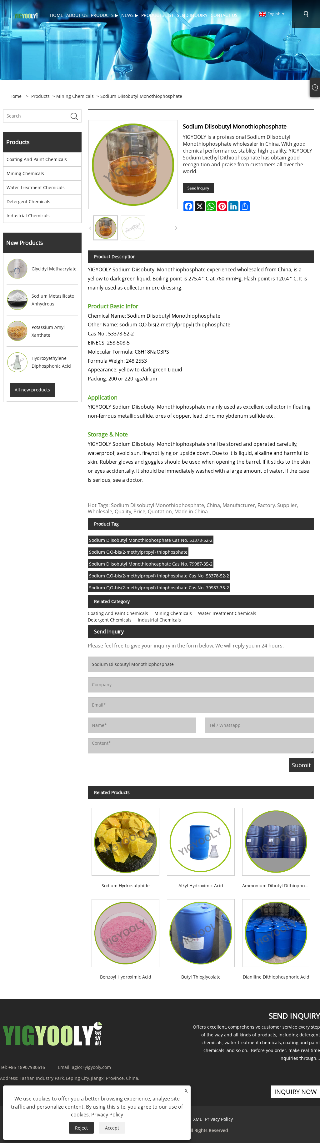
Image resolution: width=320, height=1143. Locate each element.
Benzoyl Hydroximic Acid (125, 977)
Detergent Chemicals (28, 201)
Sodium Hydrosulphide (126, 886)
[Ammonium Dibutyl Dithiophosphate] (276, 840)
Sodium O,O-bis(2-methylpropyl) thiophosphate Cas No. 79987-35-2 (159, 588)
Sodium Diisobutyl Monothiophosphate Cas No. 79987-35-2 (150, 564)
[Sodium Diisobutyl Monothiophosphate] (105, 227)
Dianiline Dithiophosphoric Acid (276, 977)
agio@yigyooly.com (91, 1067)
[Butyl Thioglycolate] (200, 931)
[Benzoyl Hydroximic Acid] (125, 931)
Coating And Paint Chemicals (37, 159)
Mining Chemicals (75, 96)
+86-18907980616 (26, 1067)
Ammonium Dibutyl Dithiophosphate (278, 886)
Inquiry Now (295, 1091)
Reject (81, 1128)
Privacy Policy (219, 1119)
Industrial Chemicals (28, 216)
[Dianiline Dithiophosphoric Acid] (276, 931)
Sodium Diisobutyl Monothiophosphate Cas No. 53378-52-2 (150, 540)
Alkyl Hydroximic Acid (200, 886)
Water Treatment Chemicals (36, 187)
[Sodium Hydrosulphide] (125, 840)
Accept (112, 1128)
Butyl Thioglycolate (201, 977)
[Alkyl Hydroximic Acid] (200, 840)
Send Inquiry (198, 188)
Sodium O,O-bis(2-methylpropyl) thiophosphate (138, 552)
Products (40, 96)
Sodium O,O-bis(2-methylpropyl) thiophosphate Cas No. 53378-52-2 (159, 576)
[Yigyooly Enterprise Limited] (26, 15)
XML (197, 1119)
